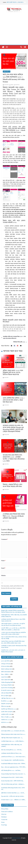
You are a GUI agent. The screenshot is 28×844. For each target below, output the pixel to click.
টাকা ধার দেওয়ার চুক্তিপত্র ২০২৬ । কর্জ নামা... (11, 750)
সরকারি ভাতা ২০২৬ (5, 719)
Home (3, 822)
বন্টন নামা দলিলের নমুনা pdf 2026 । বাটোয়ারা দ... (13, 784)
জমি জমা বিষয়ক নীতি (6, 693)
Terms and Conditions (7, 811)
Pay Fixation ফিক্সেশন (6, 685)
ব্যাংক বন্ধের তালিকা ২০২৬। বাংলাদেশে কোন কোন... (13, 731)
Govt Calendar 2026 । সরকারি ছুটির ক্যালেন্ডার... (12, 760)
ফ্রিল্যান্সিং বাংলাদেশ (5, 703)
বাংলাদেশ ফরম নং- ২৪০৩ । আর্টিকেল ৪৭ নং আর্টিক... (13, 799)
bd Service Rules (5, 666)
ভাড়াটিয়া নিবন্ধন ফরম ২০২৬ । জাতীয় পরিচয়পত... (12, 741)
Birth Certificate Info (6, 669)
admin (12, 84)
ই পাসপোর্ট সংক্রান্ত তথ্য (6, 690)
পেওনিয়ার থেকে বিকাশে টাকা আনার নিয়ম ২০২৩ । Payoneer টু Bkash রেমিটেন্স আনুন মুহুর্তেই (14, 516)
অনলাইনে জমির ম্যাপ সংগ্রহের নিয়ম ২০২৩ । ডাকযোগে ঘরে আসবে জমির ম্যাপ (14, 337)
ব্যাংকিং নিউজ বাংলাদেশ (6, 711)
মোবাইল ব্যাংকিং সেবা (6, 71)
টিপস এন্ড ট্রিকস (4, 695)
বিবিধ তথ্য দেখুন (5, 706)
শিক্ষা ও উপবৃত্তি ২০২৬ (6, 717)
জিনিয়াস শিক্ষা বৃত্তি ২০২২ (19, 342)
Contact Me (4, 819)
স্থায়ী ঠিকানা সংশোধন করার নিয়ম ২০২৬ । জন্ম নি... (13, 793)
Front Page (4, 825)
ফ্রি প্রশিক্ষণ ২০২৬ (5, 701)
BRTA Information (6, 671)
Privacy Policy (4, 809)
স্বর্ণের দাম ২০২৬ (5, 722)
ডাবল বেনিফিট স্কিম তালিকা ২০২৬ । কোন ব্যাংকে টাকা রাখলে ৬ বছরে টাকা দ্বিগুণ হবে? (14, 400)
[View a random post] (25, 47)
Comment (4, 539)
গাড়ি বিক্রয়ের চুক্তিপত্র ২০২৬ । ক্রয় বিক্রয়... (11, 770)
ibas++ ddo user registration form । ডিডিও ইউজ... (13, 767)
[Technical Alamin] (3, 47)
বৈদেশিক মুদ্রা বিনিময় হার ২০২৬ (8, 709)
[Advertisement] (14, 30)
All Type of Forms (5, 663)
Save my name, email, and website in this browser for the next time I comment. (12, 587)
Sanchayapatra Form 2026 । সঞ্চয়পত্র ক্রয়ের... (12, 777)
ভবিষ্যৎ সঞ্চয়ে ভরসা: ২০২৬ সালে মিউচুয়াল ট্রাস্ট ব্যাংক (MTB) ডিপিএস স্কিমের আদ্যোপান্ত (13, 372)
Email (3, 568)
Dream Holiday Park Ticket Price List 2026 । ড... (13, 774)
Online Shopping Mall (7, 682)
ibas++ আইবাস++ (5, 674)
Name (3, 560)
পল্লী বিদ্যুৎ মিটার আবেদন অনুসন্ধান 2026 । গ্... (12, 737)
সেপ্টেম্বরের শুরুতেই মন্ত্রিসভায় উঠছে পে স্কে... (11, 753)
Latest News (4, 677)
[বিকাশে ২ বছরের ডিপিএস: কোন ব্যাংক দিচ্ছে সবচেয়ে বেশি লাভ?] (14, 469)
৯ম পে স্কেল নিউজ (5, 661)
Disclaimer (4, 817)
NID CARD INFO (5, 679)
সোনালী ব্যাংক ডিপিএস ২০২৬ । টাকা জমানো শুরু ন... (13, 756)
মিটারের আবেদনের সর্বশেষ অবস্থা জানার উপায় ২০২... (13, 734)
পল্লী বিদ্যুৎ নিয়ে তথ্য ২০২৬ (7, 698)
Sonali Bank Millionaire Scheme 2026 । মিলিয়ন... (13, 763)
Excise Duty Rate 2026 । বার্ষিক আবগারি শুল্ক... (12, 781)
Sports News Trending (7, 687)
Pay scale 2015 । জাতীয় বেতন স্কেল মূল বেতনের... (12, 796)
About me (3, 814)
